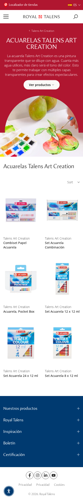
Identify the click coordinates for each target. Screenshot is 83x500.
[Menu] (11, 16)
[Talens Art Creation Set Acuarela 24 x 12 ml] (20, 343)
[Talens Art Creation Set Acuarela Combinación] (62, 210)
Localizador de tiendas (23, 5)
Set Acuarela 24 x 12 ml (20, 376)
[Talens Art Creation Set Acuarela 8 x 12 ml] (62, 343)
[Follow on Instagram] (37, 475)
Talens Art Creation (42, 31)
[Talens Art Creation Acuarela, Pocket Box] (20, 278)
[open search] (75, 17)
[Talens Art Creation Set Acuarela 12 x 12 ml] (62, 278)
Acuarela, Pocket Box (19, 311)
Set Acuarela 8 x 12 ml (61, 376)
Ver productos (40, 84)
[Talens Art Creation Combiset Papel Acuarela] (20, 210)
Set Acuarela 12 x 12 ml (62, 311)
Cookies (59, 485)
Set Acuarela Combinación (54, 245)
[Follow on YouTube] (53, 475)
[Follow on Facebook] (29, 475)
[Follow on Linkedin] (45, 475)
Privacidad (25, 485)
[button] (74, 5)
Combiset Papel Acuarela (15, 245)
